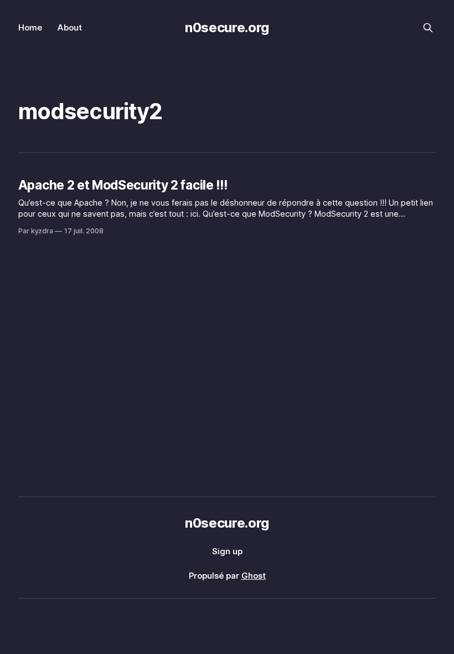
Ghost (253, 575)
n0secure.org (227, 27)
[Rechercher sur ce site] (428, 28)
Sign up (227, 551)
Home (30, 27)
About (70, 27)
